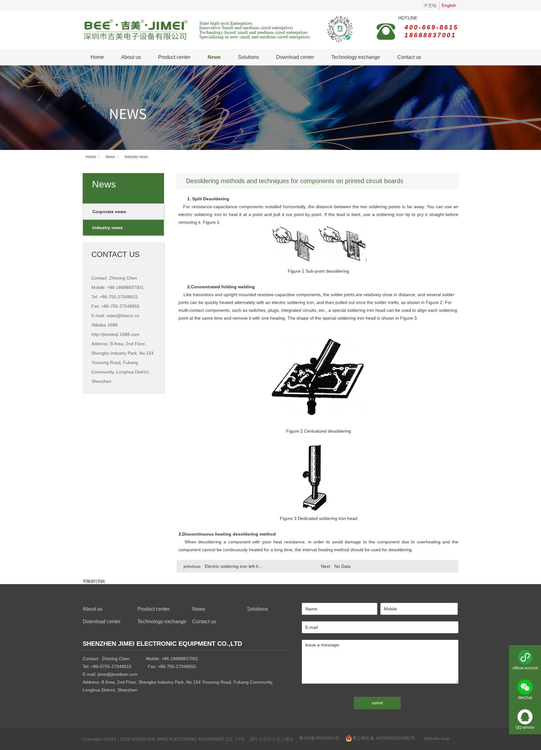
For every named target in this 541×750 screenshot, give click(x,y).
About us (131, 57)
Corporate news (109, 211)
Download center (295, 57)
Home (97, 57)
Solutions (248, 57)
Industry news (136, 157)
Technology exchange (355, 57)
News (214, 57)
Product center (174, 57)
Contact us (409, 57)
